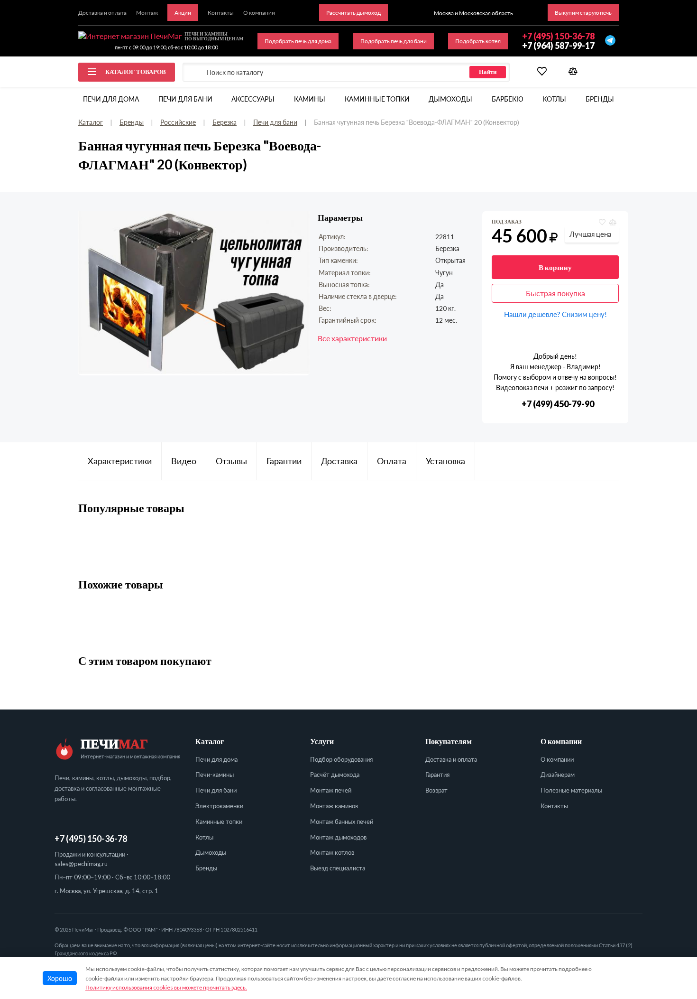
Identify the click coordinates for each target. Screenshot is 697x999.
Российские (178, 122)
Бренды (600, 99)
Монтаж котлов (332, 852)
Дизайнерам (558, 774)
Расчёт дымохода (334, 774)
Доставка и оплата (451, 759)
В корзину (555, 267)
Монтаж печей (330, 790)
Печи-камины (214, 774)
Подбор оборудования (341, 759)
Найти (487, 71)
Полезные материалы (571, 790)
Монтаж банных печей (341, 821)
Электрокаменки (219, 806)
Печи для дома (111, 99)
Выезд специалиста (337, 868)
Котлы (554, 99)
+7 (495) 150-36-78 (91, 838)
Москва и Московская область (473, 13)
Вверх (670, 931)
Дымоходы (450, 99)
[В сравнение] (612, 222)
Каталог (90, 122)
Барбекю (507, 99)
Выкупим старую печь (583, 12)
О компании (557, 759)
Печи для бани (185, 99)
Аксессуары (253, 99)
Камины (309, 99)
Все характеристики (352, 338)
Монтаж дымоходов (338, 837)
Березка (224, 122)
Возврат (436, 790)
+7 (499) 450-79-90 (558, 404)
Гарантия (437, 774)
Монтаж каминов (334, 806)
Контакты (554, 806)
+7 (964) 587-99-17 (558, 45)
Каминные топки (377, 99)
